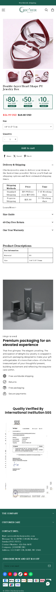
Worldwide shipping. (28, 3)
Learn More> (9, 207)
